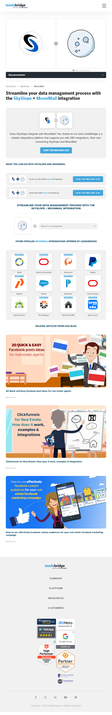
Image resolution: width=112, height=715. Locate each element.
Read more (11, 397)
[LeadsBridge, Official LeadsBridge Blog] (17, 5)
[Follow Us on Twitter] (76, 697)
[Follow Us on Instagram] (45, 697)
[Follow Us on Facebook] (36, 697)
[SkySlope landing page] (30, 43)
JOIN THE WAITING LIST (56, 150)
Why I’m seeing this (82, 70)
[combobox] (68, 226)
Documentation (17, 75)
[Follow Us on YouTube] (65, 697)
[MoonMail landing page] (81, 43)
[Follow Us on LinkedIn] (55, 697)
